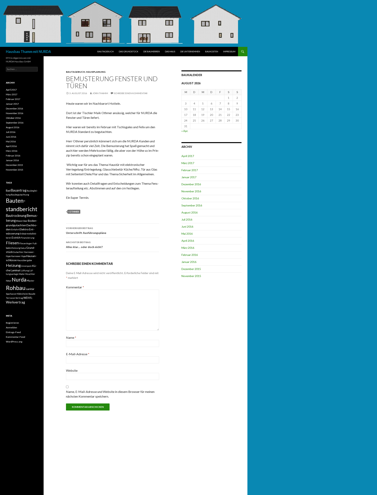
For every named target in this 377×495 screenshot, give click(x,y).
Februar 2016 (189, 254)
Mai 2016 (187, 233)
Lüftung (25, 270)
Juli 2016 (186, 219)
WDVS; (27, 297)
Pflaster (30, 280)
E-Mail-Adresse (77, 354)
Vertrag (19, 298)
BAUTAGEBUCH (105, 51)
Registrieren (12, 322)
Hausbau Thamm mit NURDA (28, 51)
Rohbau (16, 287)
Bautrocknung (16, 216)
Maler (22, 274)
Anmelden (11, 327)
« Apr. (184, 131)
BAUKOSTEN (211, 51)
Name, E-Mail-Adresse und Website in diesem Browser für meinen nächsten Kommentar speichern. (110, 394)
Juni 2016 (187, 226)
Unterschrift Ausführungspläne (86, 230)
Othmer (74, 211)
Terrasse (10, 298)
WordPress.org (14, 341)
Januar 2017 (188, 177)
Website (72, 370)
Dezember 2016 (191, 184)
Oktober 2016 (190, 198)
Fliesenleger (25, 243)
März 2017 (187, 163)
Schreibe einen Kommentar (130, 93)
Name (71, 337)
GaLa (23, 248)
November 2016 (191, 191)
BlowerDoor (21, 221)
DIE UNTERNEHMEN (190, 51)
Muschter (30, 274)
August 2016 (189, 212)
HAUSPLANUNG (95, 71)
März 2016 (187, 247)
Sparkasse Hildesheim (17, 293)
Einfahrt (15, 229)
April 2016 (187, 240)
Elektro (24, 229)
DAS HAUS (170, 51)
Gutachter (18, 252)
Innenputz (26, 266)
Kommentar (75, 287)
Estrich (16, 237)
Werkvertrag (15, 302)
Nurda (19, 279)
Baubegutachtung (20, 194)
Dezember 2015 (191, 269)
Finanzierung (27, 237)
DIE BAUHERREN (151, 51)
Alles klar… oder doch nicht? (84, 245)
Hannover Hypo (18, 256)
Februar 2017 (189, 170)
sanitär (30, 289)
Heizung (13, 265)
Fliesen (12, 242)
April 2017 (187, 156)
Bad (8, 190)
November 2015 (191, 276)
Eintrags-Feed (13, 332)
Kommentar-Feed (15, 336)
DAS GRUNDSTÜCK (128, 51)
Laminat (15, 270)
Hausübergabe (24, 260)
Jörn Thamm (100, 93)
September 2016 (191, 205)
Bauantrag (18, 190)
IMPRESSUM (229, 51)
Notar (8, 280)
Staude (31, 293)
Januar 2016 (188, 261)
